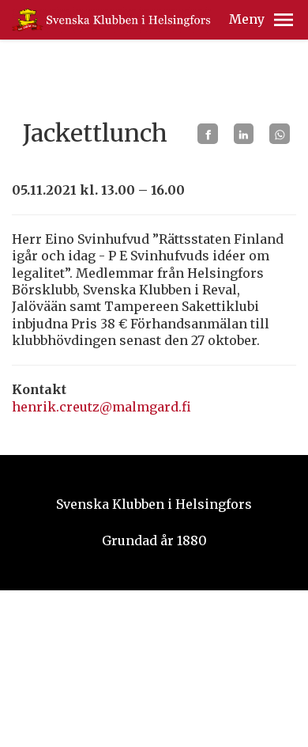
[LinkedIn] (244, 133)
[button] (283, 19)
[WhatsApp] (279, 133)
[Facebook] (207, 133)
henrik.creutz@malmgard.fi (101, 407)
